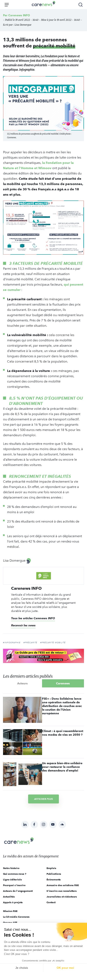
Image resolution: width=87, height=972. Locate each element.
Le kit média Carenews (16, 916)
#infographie (11, 642)
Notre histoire (11, 868)
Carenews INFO (19, 15)
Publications (54, 873)
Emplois (51, 868)
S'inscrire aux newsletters (62, 890)
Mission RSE (10, 911)
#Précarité (30, 642)
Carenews (63, 683)
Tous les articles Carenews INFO (33, 618)
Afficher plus (43, 798)
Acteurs (22, 683)
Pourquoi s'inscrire (14, 885)
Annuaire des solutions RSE (63, 885)
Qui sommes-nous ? (14, 873)
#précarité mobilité (53, 642)
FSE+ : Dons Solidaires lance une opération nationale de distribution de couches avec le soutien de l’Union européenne (62, 706)
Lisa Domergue (23, 24)
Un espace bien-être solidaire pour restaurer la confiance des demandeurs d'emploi (62, 767)
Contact (51, 902)
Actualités (9, 896)
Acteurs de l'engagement (18, 890)
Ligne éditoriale (12, 879)
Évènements (54, 879)
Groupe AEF (10, 922)
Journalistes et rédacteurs (62, 896)
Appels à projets (13, 902)
